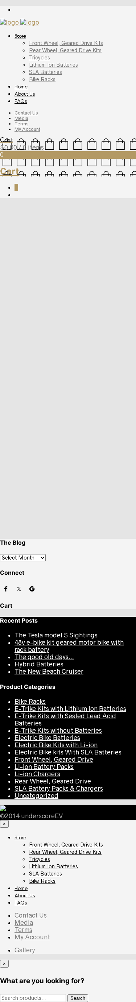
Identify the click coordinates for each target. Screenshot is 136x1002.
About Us (25, 94)
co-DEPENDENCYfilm (46, 416)
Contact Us (26, 113)
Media (21, 118)
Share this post (118, 249)
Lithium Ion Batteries (53, 65)
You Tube (28, 431)
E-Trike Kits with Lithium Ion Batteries (70, 708)
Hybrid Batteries (39, 490)
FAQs (21, 101)
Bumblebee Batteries (46, 365)
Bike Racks (42, 79)
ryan (5, 226)
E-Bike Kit (29, 372)
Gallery (25, 950)
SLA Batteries (45, 72)
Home (21, 87)
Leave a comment (110, 226)
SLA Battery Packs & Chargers (59, 788)
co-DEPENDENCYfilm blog (54, 424)
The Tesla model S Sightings (56, 461)
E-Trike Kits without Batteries (58, 730)
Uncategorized (71, 226)
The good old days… (44, 483)
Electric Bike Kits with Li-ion (56, 745)
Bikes (37, 528)
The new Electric (59, 528)
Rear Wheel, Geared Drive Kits (65, 50)
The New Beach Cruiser (49, 497)
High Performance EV (46, 379)
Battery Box (19, 528)
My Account (27, 129)
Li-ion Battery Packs (44, 766)
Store (20, 36)
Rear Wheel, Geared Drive (53, 781)
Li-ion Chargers (37, 774)
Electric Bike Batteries (47, 737)
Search (10, 297)
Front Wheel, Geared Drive (54, 759)
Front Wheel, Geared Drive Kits (66, 43)
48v (3, 528)
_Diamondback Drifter (96, 528)
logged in (40, 286)
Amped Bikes (79, 358)
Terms (21, 123)
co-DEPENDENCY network (54, 409)
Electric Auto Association (52, 328)
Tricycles (39, 58)
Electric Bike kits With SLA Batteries (68, 752)
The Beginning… (38, 211)
